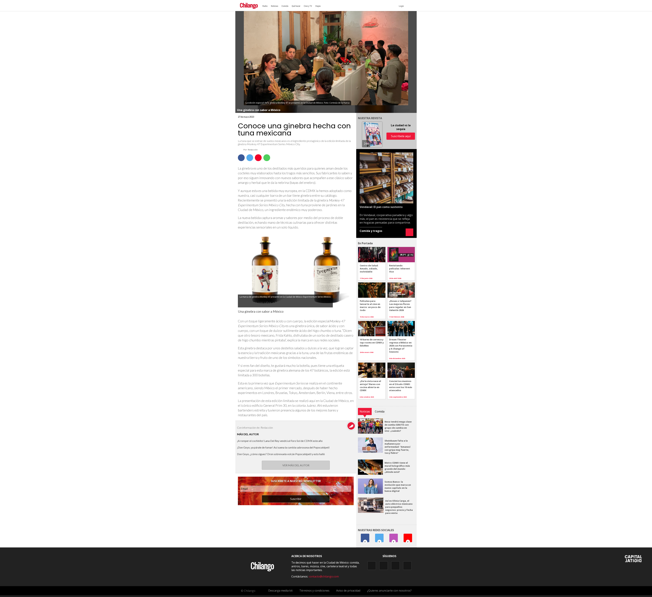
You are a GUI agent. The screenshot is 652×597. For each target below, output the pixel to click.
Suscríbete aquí (401, 136)
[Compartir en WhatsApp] (266, 157)
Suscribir (295, 499)
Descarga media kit (280, 590)
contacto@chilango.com (324, 576)
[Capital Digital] (633, 561)
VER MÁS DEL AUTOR (295, 465)
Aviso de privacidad (348, 590)
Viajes (318, 6)
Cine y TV (308, 6)
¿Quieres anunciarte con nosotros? (389, 590)
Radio (265, 6)
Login (402, 6)
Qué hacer (296, 6)
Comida (285, 6)
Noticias (274, 6)
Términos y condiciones (314, 590)
